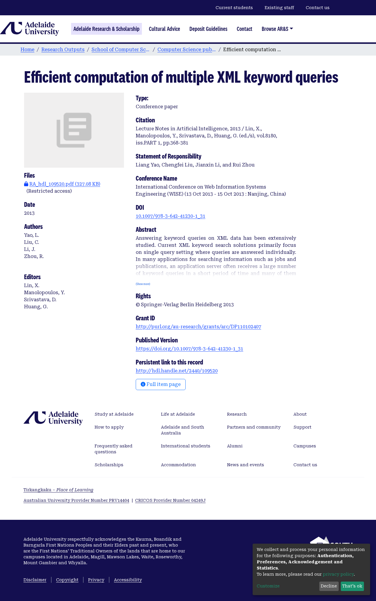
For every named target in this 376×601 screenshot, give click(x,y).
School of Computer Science (121, 49)
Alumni (235, 446)
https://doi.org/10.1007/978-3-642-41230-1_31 (189, 349)
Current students (234, 7)
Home (27, 49)
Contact (244, 28)
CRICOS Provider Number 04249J (170, 500)
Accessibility (128, 579)
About (300, 414)
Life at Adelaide (178, 414)
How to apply (109, 427)
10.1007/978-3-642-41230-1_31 (170, 216)
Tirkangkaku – (58, 489)
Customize (268, 586)
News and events (245, 464)
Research (237, 414)
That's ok (352, 586)
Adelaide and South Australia (182, 430)
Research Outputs (63, 49)
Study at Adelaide (114, 414)
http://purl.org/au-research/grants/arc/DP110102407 (198, 326)
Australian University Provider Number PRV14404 (76, 500)
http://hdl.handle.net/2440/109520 (177, 371)
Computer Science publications (186, 49)
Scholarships (109, 464)
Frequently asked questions (113, 449)
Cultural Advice (164, 28)
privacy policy (338, 574)
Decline (329, 586)
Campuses (304, 446)
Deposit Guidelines (208, 28)
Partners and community (254, 427)
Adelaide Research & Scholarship (106, 28)
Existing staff (279, 7)
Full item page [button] (163, 384)
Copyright (67, 579)
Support (302, 427)
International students (185, 446)
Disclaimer (35, 579)
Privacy (96, 579)
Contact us (318, 7)
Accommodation (178, 464)
